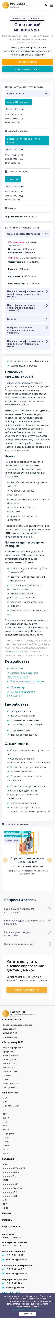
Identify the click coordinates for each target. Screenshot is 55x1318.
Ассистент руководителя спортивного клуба (22, 674)
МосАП (6, 1146)
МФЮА (6, 1138)
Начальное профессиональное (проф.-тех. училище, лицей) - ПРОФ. (25, 344)
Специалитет (10, 1033)
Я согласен (27, 1313)
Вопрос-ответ (10, 1071)
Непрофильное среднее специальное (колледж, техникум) (21, 308)
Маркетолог (17, 668)
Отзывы (7, 1075)
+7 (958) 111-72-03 (14, 1254)
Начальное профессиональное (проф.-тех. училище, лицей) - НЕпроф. (25, 294)
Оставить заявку (27, 61)
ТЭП (5, 1204)
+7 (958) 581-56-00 (15, 1268)
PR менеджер (17, 687)
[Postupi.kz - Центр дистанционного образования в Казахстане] (19, 5)
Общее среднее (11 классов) (23, 233)
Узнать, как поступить (27, 69)
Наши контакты (10, 1083)
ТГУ (5, 1114)
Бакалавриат (9, 1029)
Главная (6, 36)
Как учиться (9, 1067)
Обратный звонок (25, 989)
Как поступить (10, 1063)
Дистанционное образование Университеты (32, 36)
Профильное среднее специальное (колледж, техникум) (21, 330)
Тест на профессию (13, 1047)
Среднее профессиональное (17, 1025)
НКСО (5, 1208)
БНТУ (5, 1150)
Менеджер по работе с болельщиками (21, 693)
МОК (5, 1200)
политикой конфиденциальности (27, 1309)
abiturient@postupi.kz (16, 1259)
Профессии (8, 1051)
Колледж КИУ (9, 1176)
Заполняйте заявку (16, 651)
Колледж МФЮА (11, 1172)
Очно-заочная (15, 93)
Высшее (11, 319)
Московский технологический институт (27, 39)
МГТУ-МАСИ (9, 1134)
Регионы (7, 1219)
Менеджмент (18, 18)
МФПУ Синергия (11, 1106)
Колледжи (8, 1158)
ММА (5, 1122)
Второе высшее (10, 1055)
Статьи (6, 1213)
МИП (5, 1102)
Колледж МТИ (10, 1192)
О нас (5, 1079)
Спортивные (36, 18)
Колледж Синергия (12, 1188)
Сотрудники (9, 1087)
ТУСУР (6, 1130)
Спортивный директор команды (27, 681)
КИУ (5, 1126)
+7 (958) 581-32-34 (15, 1282)
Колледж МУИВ (10, 1184)
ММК (5, 1164)
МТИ (5, 1110)
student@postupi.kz (16, 1287)
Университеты (10, 1092)
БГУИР (6, 1154)
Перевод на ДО (10, 1059)
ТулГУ (6, 1118)
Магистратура (10, 1037)
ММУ (5, 1098)
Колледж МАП (10, 1196)
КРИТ (5, 1180)
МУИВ (5, 1142)
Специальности (11, 1019)
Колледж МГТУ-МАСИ (14, 1168)
